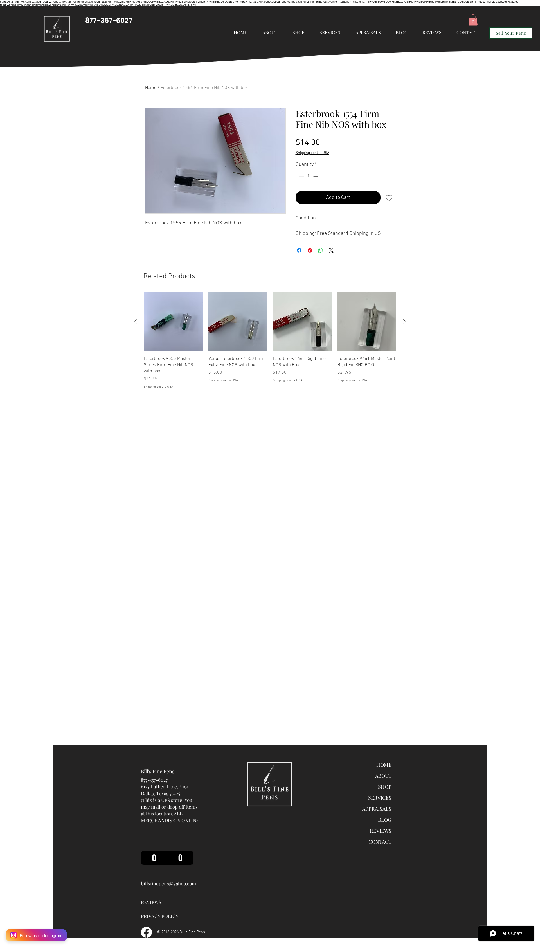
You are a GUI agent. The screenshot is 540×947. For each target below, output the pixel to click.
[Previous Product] (135, 321)
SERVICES (380, 797)
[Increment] (316, 176)
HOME (384, 764)
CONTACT (380, 841)
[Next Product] (404, 321)
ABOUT (383, 775)
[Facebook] (146, 932)
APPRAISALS (377, 808)
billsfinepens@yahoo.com (168, 883)
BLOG (385, 819)
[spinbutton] (308, 176)
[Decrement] (300, 176)
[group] (270, 341)
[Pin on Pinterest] (310, 250)
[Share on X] (331, 250)
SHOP (385, 786)
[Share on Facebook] (299, 250)
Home (150, 88)
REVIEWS (381, 830)
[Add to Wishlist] (389, 197)
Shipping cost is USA (312, 153)
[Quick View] (173, 321)
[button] (330, 32)
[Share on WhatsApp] (320, 250)
